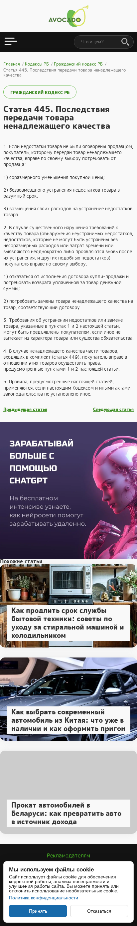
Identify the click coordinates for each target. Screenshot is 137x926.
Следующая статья (113, 409)
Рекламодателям (68, 855)
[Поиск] (125, 42)
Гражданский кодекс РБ (39, 93)
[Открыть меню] (10, 42)
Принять (38, 911)
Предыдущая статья (25, 409)
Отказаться (99, 911)
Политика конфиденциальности (43, 897)
